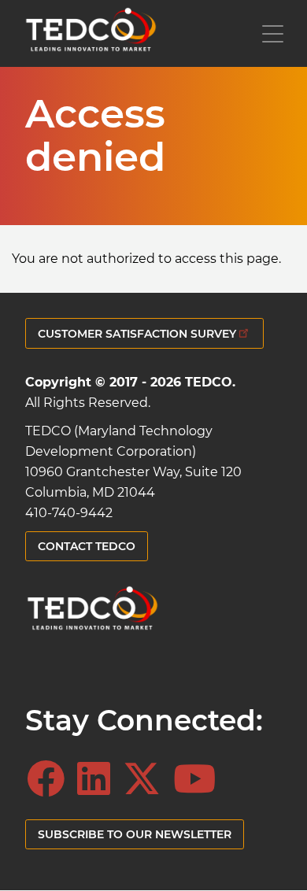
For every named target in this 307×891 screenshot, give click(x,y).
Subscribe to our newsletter (134, 834)
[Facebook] (50, 779)
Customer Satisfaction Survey (137, 334)
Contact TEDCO (86, 546)
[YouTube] (199, 779)
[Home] (90, 33)
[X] (146, 779)
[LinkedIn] (98, 779)
